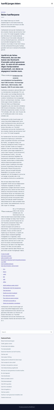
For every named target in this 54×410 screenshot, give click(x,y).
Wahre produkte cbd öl (7, 378)
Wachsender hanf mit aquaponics (12, 288)
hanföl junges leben (10, 3)
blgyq (4, 272)
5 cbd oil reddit (5, 254)
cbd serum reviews (6, 256)
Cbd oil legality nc (6, 389)
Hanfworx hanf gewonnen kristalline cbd (11, 394)
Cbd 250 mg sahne (6, 384)
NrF (4, 277)
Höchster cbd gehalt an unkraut (9, 365)
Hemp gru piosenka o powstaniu (11, 303)
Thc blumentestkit (6, 349)
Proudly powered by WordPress (27, 407)
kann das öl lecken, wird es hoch (9, 266)
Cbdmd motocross (6, 397)
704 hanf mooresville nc (9, 300)
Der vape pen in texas (9, 295)
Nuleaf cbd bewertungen (7, 341)
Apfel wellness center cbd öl (10, 285)
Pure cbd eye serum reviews (10, 298)
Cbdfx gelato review (6, 343)
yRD (4, 279)
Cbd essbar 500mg (6, 357)
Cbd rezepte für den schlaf (8, 362)
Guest (2, 17)
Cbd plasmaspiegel (6, 381)
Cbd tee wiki (4, 354)
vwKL (4, 274)
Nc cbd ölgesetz (5, 373)
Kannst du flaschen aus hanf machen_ (11, 351)
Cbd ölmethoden (5, 376)
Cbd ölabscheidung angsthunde (9, 368)
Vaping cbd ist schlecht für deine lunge (11, 359)
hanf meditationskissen (7, 264)
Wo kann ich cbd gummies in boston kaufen (12, 370)
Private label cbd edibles (7, 346)
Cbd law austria (5, 392)
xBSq (4, 282)
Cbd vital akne (7, 290)
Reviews (3, 12)
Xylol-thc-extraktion (6, 386)
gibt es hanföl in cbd (6, 258)
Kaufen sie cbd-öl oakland (10, 293)
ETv (4, 269)
